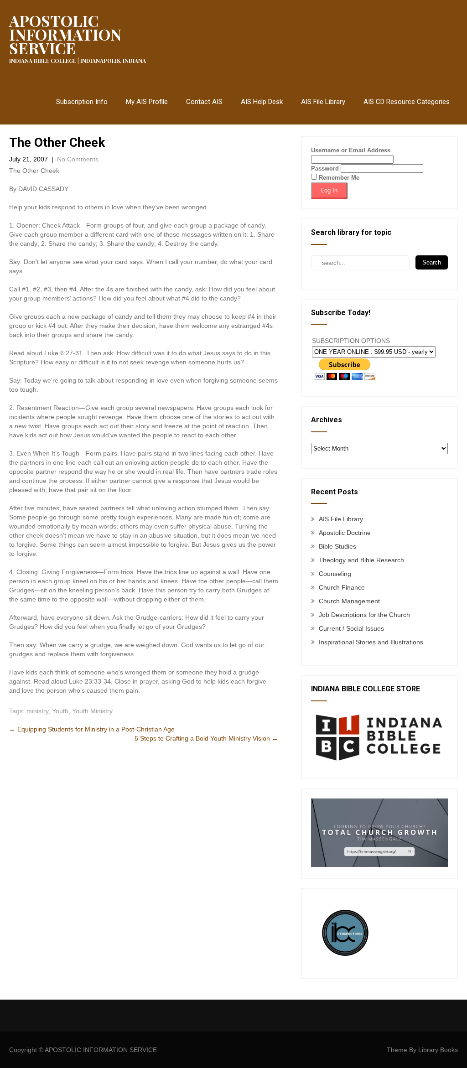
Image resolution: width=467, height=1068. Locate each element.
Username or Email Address (350, 150)
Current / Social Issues (351, 628)
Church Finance (342, 587)
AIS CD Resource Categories (406, 102)
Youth (60, 711)
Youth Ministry (92, 711)
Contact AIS (204, 102)
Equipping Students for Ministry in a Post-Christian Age (92, 729)
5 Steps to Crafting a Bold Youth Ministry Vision (206, 738)
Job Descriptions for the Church (364, 614)
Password (325, 168)
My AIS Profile (147, 102)
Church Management (349, 601)
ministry (37, 711)
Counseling (335, 573)
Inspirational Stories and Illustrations (371, 642)
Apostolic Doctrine (345, 532)
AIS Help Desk (262, 102)
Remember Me (338, 177)
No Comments (78, 159)
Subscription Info (82, 102)
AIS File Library (323, 102)
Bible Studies (337, 546)
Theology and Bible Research (361, 560)
